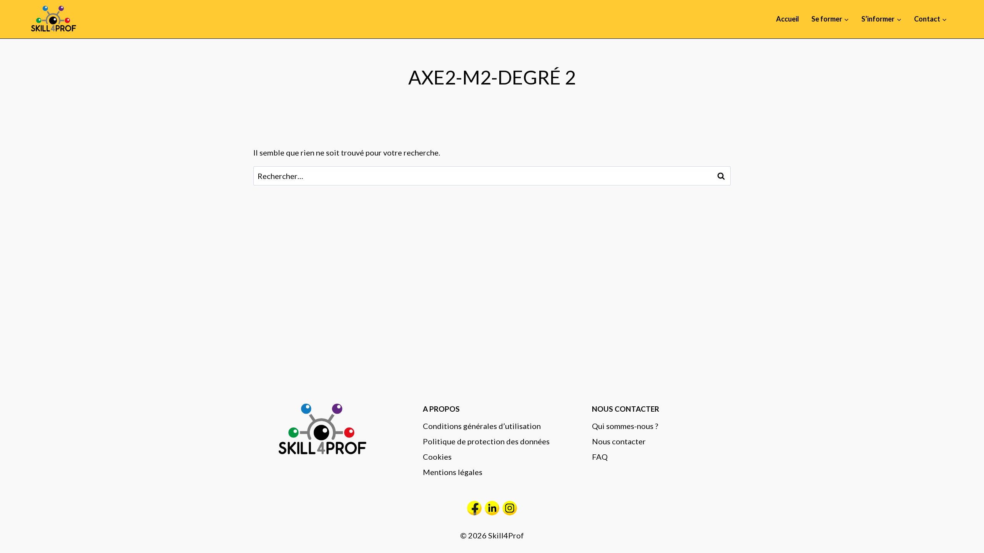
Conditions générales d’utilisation (482, 425)
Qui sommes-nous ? (625, 425)
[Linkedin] (492, 508)
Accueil (787, 19)
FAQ (600, 456)
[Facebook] (474, 508)
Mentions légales (452, 472)
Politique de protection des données (486, 441)
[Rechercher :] (492, 175)
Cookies (437, 456)
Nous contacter (619, 441)
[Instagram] (509, 508)
